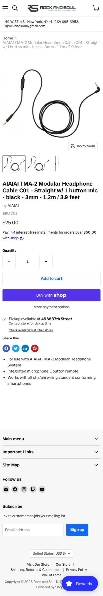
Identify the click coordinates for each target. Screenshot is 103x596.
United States (49, 553)
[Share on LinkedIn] (25, 348)
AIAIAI (13, 205)
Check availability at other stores (31, 330)
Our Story (63, 564)
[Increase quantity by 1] (46, 261)
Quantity (9, 250)
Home (7, 38)
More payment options (52, 307)
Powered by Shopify (51, 587)
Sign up (77, 529)
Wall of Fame (52, 575)
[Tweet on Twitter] (16, 348)
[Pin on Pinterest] (34, 348)
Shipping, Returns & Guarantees (35, 570)
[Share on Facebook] (6, 348)
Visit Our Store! (38, 564)
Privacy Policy (76, 570)
